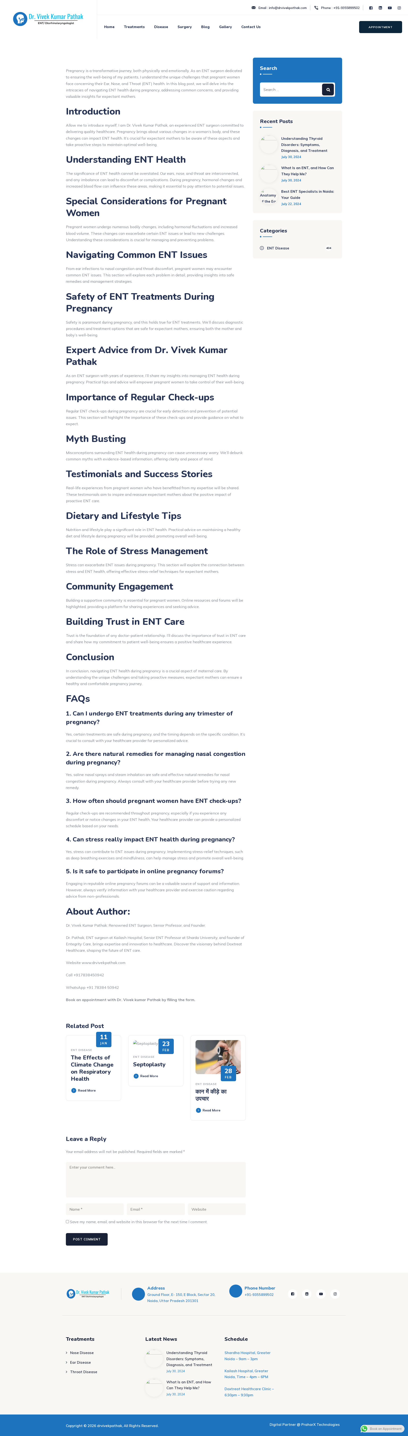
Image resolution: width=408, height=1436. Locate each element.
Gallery (225, 27)
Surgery (185, 27)
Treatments (134, 27)
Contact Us (251, 27)
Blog (205, 27)
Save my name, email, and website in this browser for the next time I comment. (139, 1221)
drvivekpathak (109, 1425)
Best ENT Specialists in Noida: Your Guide (307, 194)
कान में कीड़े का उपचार (211, 1095)
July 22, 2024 (291, 204)
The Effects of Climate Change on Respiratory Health (92, 1068)
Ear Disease (80, 1362)
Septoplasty (149, 1064)
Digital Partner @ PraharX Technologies (305, 1424)
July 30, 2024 (291, 157)
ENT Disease (81, 1050)
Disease (161, 27)
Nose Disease (82, 1352)
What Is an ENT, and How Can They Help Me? (307, 171)
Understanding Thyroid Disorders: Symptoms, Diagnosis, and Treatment (304, 144)
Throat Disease (83, 1372)
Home (109, 27)
